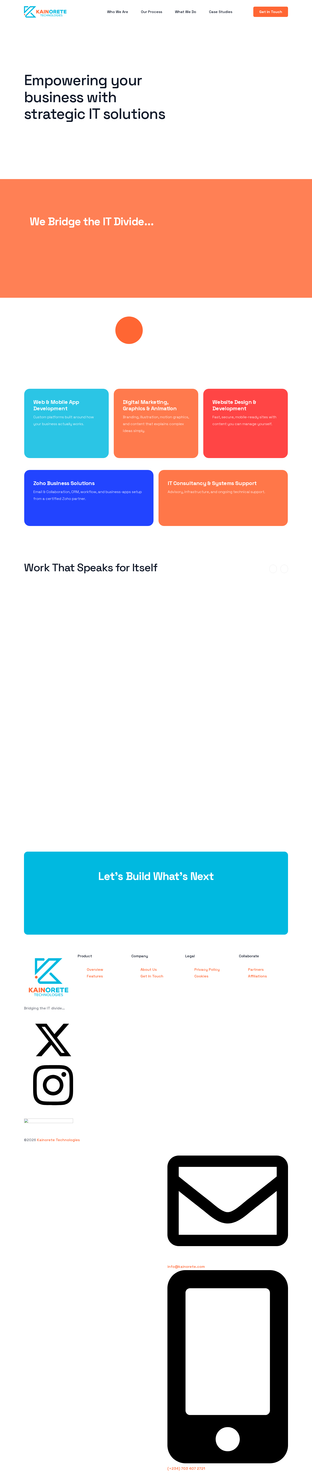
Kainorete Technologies (58, 1139)
